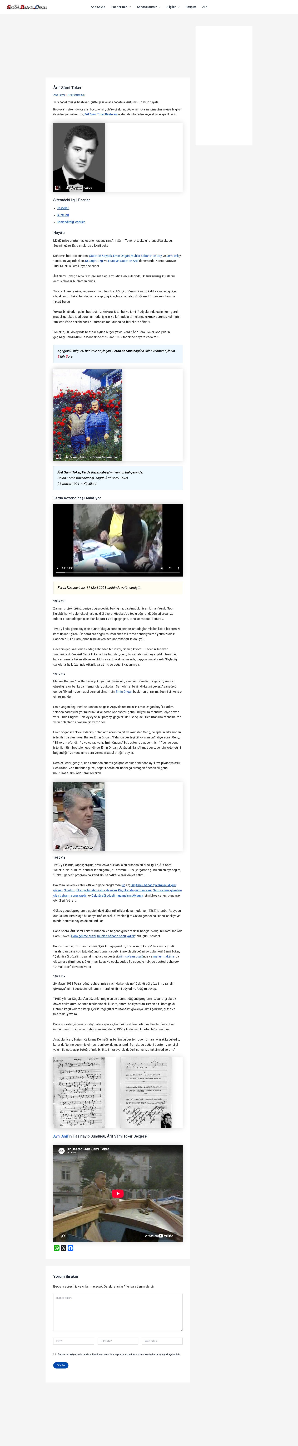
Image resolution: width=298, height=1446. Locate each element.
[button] (129, 7)
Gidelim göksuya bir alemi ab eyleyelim (90, 890)
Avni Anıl (60, 1136)
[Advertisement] (118, 52)
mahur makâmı (163, 956)
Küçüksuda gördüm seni (135, 890)
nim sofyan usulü (131, 956)
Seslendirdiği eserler (71, 222)
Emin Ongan (121, 256)
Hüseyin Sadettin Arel (123, 261)
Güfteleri (63, 215)
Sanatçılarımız (147, 7)
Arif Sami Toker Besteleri (100, 114)
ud (123, 885)
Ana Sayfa (98, 7)
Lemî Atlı (173, 256)
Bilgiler (171, 7)
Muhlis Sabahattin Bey (146, 256)
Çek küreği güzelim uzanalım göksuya (117, 895)
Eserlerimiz (119, 7)
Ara (204, 7)
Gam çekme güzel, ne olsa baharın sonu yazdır (103, 936)
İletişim (191, 7)
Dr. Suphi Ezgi (94, 261)
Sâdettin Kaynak (100, 256)
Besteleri (63, 208)
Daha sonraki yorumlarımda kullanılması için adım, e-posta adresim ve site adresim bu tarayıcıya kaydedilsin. (119, 1354)
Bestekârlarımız (76, 94)
